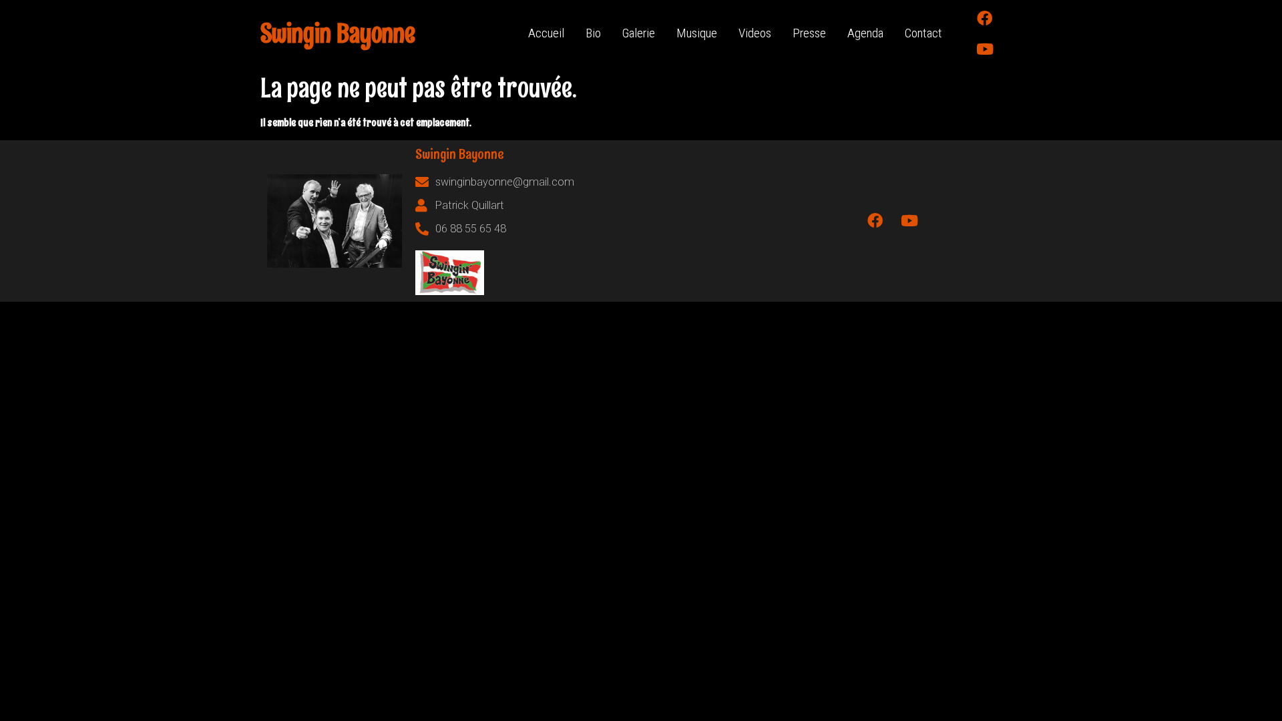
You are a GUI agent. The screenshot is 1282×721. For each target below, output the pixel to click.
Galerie (638, 33)
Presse (809, 33)
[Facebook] (985, 18)
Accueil (546, 33)
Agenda (865, 33)
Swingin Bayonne (337, 33)
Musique (696, 33)
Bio (593, 33)
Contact (923, 33)
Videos (754, 33)
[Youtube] (985, 48)
